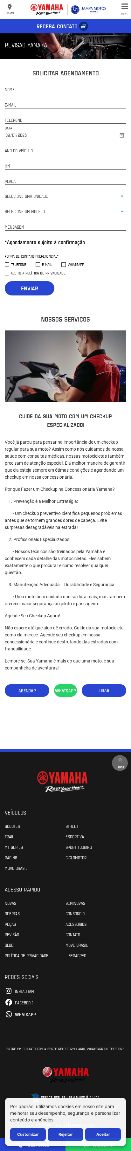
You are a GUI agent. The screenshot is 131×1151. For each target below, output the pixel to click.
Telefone (18, 264)
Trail (9, 836)
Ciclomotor (76, 857)
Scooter (12, 826)
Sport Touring (79, 847)
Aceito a (38, 272)
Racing (11, 857)
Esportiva (75, 836)
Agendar (27, 691)
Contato (73, 934)
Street (72, 826)
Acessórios (76, 924)
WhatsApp (76, 264)
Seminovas (75, 903)
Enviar (29, 288)
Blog (9, 945)
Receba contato (57, 26)
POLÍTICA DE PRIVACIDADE (26, 955)
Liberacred (76, 955)
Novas (10, 903)
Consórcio (75, 913)
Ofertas (12, 913)
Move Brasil (16, 868)
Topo (120, 766)
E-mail (47, 264)
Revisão (12, 934)
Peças (10, 924)
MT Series (14, 847)
